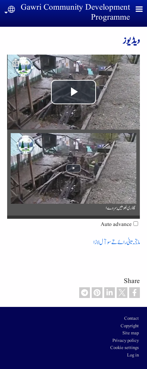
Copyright (130, 326)
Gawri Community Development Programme (75, 12)
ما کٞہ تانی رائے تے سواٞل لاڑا (116, 242)
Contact (131, 318)
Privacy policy (125, 341)
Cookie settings (124, 348)
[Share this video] (15, 63)
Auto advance (116, 224)
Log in (133, 355)
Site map (130, 333)
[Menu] (135, 10)
